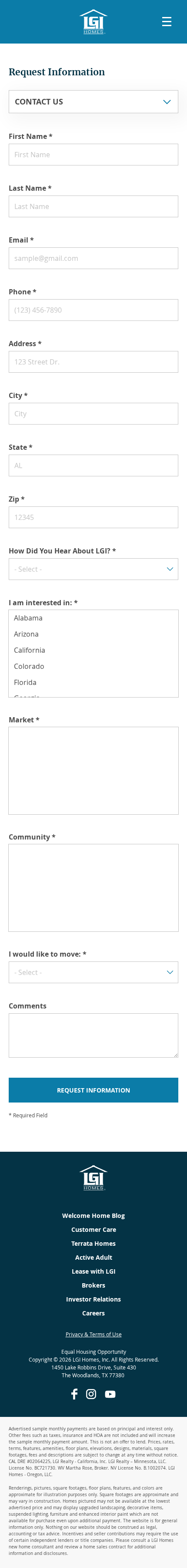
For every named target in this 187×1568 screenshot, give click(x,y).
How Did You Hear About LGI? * (62, 551)
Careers (93, 1313)
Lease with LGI (94, 1271)
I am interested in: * (43, 602)
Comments (28, 1006)
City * (18, 395)
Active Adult (93, 1257)
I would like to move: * (48, 954)
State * (21, 447)
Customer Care (93, 1229)
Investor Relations (93, 1299)
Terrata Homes (93, 1243)
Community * (32, 837)
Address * (25, 343)
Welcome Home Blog (93, 1215)
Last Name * (30, 188)
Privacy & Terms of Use (94, 1334)
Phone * (23, 292)
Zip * (17, 499)
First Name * (31, 136)
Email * (21, 240)
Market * (24, 720)
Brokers (93, 1285)
